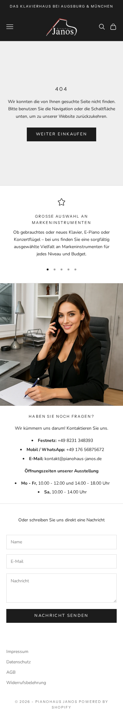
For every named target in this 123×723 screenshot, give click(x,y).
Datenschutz (18, 662)
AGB (10, 672)
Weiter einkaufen (61, 134)
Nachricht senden (61, 615)
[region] (61, 228)
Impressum (17, 652)
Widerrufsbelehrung (26, 683)
